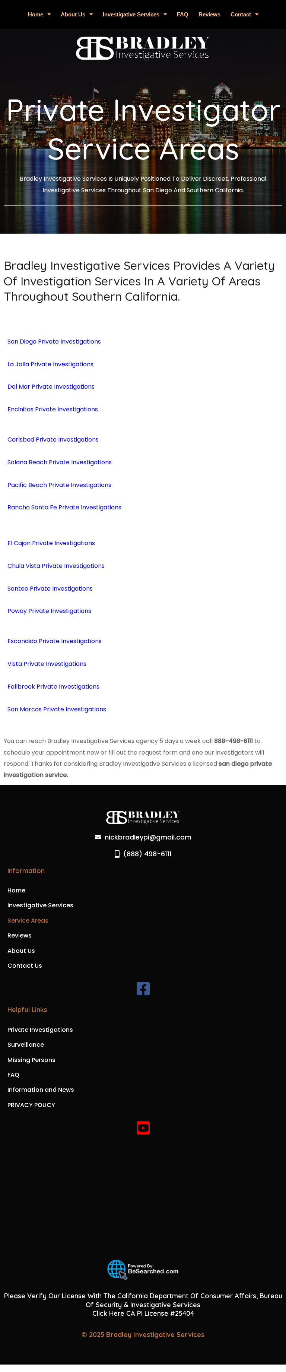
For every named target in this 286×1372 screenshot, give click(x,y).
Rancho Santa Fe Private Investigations (64, 507)
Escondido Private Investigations (54, 641)
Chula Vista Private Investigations (56, 566)
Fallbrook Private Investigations (53, 686)
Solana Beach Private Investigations (59, 462)
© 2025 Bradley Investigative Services (143, 1334)
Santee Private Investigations (50, 588)
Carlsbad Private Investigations (53, 439)
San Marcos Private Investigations (56, 709)
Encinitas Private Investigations (52, 409)
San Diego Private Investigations (54, 341)
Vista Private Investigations (46, 664)
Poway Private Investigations (49, 611)
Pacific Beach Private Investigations (59, 485)
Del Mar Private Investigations (51, 386)
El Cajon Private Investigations (51, 543)
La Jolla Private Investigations (50, 364)
